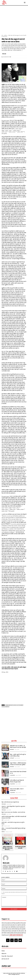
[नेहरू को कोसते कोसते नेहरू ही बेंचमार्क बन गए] (5, 773)
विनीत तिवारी (12, 749)
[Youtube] (20, 940)
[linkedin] (7, 871)
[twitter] (12, 871)
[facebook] (3, 871)
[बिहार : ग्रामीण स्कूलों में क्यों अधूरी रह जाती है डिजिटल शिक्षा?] (5, 756)
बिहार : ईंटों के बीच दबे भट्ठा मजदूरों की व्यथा (10, 802)
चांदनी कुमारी (12, 758)
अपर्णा (2, 820)
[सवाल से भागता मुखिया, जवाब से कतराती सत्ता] (5, 790)
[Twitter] (6, 60)
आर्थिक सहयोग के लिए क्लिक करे (16, 935)
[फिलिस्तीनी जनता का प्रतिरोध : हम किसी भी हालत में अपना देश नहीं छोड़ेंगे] (5, 747)
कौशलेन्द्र (3, 831)
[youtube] (16, 871)
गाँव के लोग (4, 53)
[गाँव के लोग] (6, 858)
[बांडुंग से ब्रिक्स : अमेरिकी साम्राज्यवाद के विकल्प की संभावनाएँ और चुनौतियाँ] (5, 764)
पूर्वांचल (5, 35)
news (3, 706)
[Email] (12, 60)
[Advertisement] (14, 20)
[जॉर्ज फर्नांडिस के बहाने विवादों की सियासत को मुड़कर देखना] (5, 782)
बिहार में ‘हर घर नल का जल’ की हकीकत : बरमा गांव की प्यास (13, 812)
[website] (14, 871)
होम (2, 35)
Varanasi (7, 706)
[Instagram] (16, 940)
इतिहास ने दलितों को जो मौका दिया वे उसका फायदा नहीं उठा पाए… (7, 848)
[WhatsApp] (9, 60)
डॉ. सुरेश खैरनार (12, 775)
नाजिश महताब (4, 804)
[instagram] (5, 871)
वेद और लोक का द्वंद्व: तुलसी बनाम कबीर (20, 847)
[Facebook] (3, 60)
